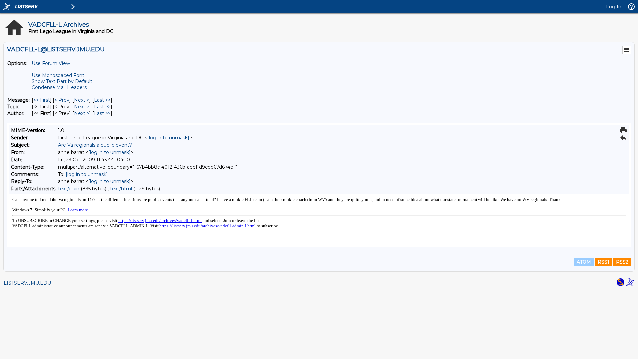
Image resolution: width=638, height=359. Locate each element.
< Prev (61, 100)
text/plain (68, 189)
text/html (121, 189)
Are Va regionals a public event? (95, 145)
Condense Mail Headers (59, 87)
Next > (81, 100)
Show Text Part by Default (62, 81)
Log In (613, 7)
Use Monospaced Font (58, 75)
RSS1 (603, 262)
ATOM (584, 262)
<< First (41, 100)
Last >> (102, 100)
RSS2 (622, 262)
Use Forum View (51, 63)
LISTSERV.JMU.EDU (27, 283)
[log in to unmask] (168, 138)
